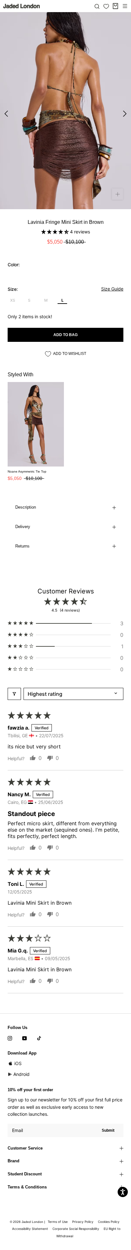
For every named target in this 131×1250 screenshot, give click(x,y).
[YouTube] (24, 1037)
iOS (18, 1063)
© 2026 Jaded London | (28, 1222)
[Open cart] (115, 6)
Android (21, 1074)
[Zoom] (117, 194)
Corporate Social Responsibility (75, 1229)
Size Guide (112, 288)
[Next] (125, 114)
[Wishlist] (106, 6)
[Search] (97, 6)
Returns (22, 546)
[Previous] (6, 114)
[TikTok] (39, 1037)
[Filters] (14, 694)
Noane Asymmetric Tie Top (27, 471)
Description (25, 507)
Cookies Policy (109, 1222)
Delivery (22, 526)
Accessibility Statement (30, 1229)
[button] (55, 231)
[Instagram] (10, 1037)
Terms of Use (58, 1222)
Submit (108, 1130)
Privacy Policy (82, 1222)
